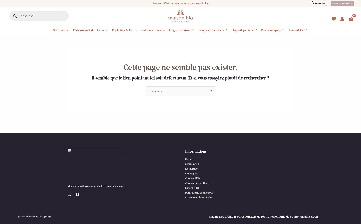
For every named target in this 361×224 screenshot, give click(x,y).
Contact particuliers (196, 183)
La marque (191, 168)
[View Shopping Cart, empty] (350, 19)
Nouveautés (192, 164)
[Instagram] (69, 194)
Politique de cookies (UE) (199, 193)
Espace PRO (192, 188)
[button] (319, 3)
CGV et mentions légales (199, 197)
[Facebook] (77, 194)
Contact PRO (192, 178)
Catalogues (191, 173)
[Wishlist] (334, 19)
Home (188, 159)
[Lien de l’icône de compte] (342, 19)
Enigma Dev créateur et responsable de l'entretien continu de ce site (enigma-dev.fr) (264, 216)
